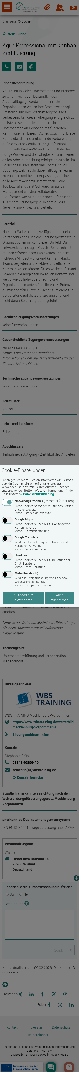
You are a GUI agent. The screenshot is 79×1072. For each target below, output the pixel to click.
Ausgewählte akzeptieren (23, 598)
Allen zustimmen (59, 598)
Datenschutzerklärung (38, 494)
